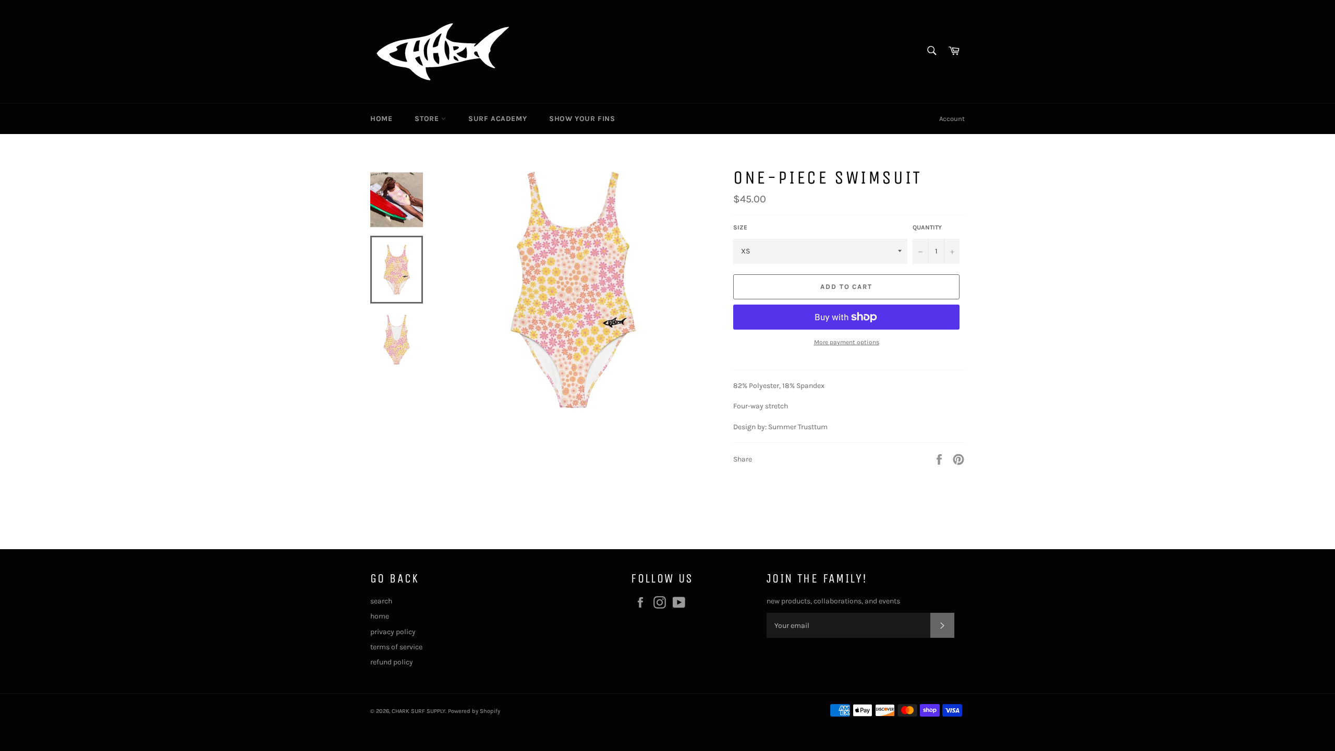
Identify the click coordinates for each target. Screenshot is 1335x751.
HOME (381, 118)
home (379, 616)
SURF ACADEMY (497, 118)
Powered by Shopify (474, 711)
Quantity (927, 227)
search (381, 601)
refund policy (391, 662)
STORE (428, 118)
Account (952, 119)
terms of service (396, 647)
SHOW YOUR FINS (582, 118)
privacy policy (393, 631)
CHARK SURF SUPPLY (418, 711)
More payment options (846, 342)
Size (740, 227)
